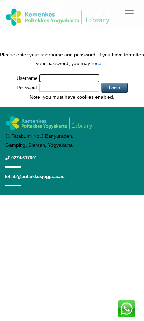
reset (97, 63)
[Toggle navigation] (129, 13)
